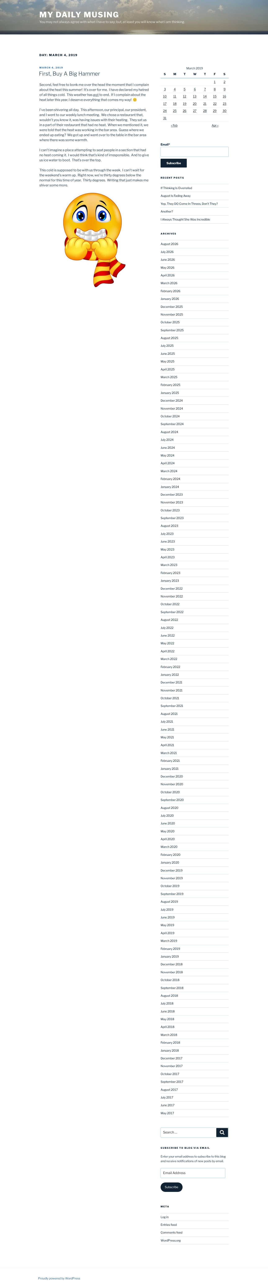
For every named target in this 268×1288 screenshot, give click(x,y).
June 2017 (167, 1105)
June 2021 (167, 729)
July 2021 (167, 721)
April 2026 (168, 275)
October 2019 (170, 886)
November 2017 (172, 1066)
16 (224, 96)
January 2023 (170, 580)
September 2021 (172, 706)
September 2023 (172, 518)
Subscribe (171, 1187)
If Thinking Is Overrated (176, 188)
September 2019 (172, 894)
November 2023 (172, 502)
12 (184, 96)
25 (175, 110)
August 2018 (169, 995)
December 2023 (172, 494)
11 (174, 96)
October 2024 (170, 416)
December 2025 (172, 306)
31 (164, 118)
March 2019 (169, 940)
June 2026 (168, 259)
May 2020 (168, 831)
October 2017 (170, 1074)
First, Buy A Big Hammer (69, 73)
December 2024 (172, 400)
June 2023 (168, 541)
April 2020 (168, 839)
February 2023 (170, 573)
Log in (165, 1217)
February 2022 (170, 667)
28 (205, 110)
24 (165, 110)
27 (194, 110)
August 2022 (169, 619)
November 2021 (172, 690)
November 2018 (172, 972)
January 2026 (170, 298)
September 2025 (172, 330)
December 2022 (172, 588)
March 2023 (169, 565)
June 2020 (168, 823)
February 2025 (170, 385)
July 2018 (167, 1003)
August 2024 (169, 432)
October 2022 (170, 604)
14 (205, 96)
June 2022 (168, 635)
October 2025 (170, 322)
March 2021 (169, 753)
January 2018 (170, 1050)
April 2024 (168, 463)
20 (195, 103)
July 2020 (167, 815)
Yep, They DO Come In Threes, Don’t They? (189, 203)
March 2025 (169, 377)
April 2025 (168, 369)
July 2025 (167, 345)
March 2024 (169, 471)
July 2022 (167, 627)
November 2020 (172, 784)
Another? (167, 211)
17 (164, 103)
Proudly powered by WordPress (59, 1278)
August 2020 (169, 808)
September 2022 (172, 612)
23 (224, 103)
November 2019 (172, 878)
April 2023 (168, 557)
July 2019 (167, 909)
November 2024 (172, 408)
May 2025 (167, 361)
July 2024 (167, 439)
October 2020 (170, 792)
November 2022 (172, 596)
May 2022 (167, 643)
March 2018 (169, 1035)
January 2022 (170, 674)
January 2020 (170, 862)
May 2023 (167, 549)
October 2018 (170, 980)
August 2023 (169, 525)
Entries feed (169, 1224)
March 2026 (169, 283)
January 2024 (170, 487)
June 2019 (168, 917)
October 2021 (170, 698)
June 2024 (168, 447)
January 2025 (170, 393)
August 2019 (169, 901)
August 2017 (169, 1089)
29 (214, 110)
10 (165, 96)
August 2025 (169, 338)
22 (214, 103)
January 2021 (170, 768)
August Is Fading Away (176, 195)
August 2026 (169, 244)
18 (175, 103)
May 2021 (167, 737)
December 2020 (172, 776)
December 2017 (171, 1058)
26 (184, 110)
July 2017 (167, 1097)
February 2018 (170, 1042)
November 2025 (172, 314)
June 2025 (168, 353)
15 (214, 96)
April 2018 (167, 1027)
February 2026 (170, 291)
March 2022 (169, 659)
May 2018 (167, 1019)
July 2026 (167, 252)
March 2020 (169, 846)
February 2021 (170, 760)
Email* (165, 144)
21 (204, 103)
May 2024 (167, 455)
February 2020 (170, 854)
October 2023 (170, 510)
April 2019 (167, 933)
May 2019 (167, 925)
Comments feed (171, 1232)
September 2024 (172, 424)
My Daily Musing (79, 14)
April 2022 (167, 651)
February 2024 (170, 479)
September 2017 (172, 1081)
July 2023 (167, 533)
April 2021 (167, 745)
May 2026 (167, 267)
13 (194, 96)
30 (225, 110)
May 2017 (167, 1113)
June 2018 (168, 1011)
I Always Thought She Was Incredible (185, 219)
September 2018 (172, 988)
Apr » (215, 125)
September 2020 (172, 800)
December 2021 (171, 682)
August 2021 (169, 714)
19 (184, 103)
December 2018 (172, 964)
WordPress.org (171, 1240)
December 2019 (172, 870)
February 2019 (170, 948)
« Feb (174, 125)
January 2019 (170, 956)
